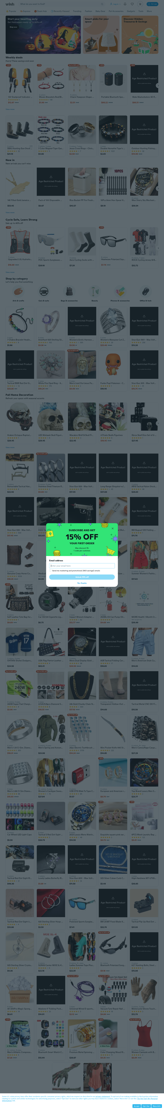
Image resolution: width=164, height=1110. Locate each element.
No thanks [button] (82, 583)
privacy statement (103, 1096)
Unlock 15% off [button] (82, 577)
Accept (137, 1106)
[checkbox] (50, 570)
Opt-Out (146, 1106)
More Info (157, 1106)
